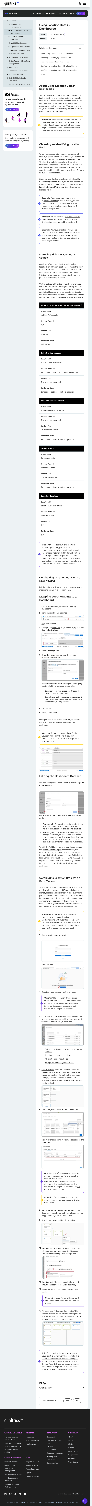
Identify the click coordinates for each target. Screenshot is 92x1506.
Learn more (12, 110)
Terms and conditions (29, 1502)
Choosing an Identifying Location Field (56, 58)
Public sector (31, 1444)
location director (51, 201)
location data (56, 95)
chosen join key (56, 1140)
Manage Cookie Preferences (67, 1502)
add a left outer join (66, 1220)
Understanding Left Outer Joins (55, 920)
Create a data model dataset (54, 935)
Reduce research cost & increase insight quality (12, 1449)
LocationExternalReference (52, 506)
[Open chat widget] (85, 1501)
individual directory (50, 122)
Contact (71, 1440)
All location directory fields (56, 1059)
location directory (62, 219)
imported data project (52, 850)
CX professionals (32, 1462)
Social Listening (15, 67)
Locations (12, 21)
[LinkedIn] (20, 1494)
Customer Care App (16, 54)
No (77, 1401)
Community (51, 1437)
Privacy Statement (11, 1502)
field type (56, 628)
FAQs (43, 74)
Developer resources (54, 1453)
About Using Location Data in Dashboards (57, 53)
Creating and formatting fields (58, 1055)
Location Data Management (16, 25)
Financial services (32, 1440)
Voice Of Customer (11, 1462)
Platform (71, 1444)
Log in (81, 13)
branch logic (47, 203)
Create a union (48, 1070)
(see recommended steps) (66, 372)
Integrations (73, 1455)
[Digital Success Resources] (79, 3)
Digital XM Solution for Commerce (17, 79)
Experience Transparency (20, 47)
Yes (67, 1401)
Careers (71, 1448)
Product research (32, 1469)
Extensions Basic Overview (19, 71)
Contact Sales (65, 13)
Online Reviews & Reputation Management (20, 62)
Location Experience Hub (20, 50)
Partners (71, 1458)
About (70, 1437)
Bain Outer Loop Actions (18, 57)
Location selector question (52, 410)
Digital (28, 1473)
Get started (12, 146)
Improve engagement (12, 1443)
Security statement (46, 1502)
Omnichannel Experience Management (9, 1468)
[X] (15, 1494)
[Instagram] (5, 1494)
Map (43, 624)
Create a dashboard (50, 606)
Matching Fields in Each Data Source (55, 62)
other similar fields (54, 1210)
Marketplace (73, 1451)
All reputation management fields (59, 1063)
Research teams (32, 1465)
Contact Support (50, 13)
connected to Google (57, 238)
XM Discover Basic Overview (19, 84)
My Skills (37, 13)
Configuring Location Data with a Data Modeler (59, 70)
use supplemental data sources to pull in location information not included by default (61, 550)
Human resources (32, 1476)
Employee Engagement (13, 1474)
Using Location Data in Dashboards (19, 32)
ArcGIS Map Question (19, 43)
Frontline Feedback (16, 74)
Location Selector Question (17, 38)
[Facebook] (10, 1494)
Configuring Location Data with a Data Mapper (59, 66)
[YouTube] (25, 1494)
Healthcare (30, 1437)
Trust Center (73, 1462)
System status (52, 1463)
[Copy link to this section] (37, 86)
